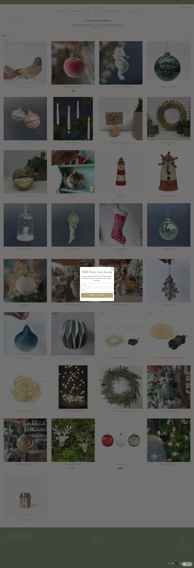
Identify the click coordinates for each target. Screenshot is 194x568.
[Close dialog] (112, 269)
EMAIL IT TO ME (97, 295)
